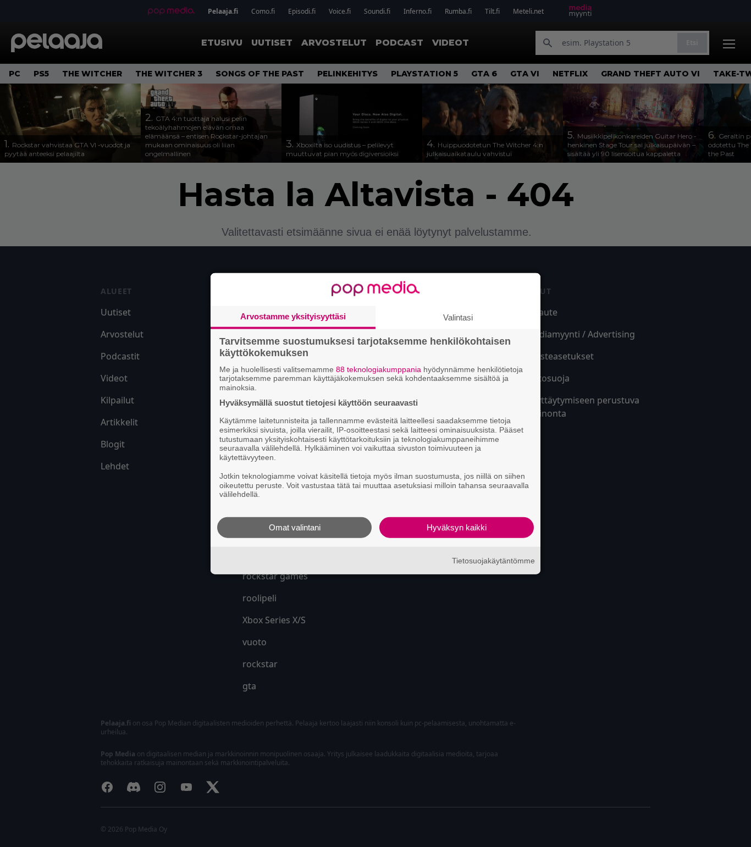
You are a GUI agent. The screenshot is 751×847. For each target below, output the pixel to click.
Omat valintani (295, 527)
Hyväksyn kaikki (457, 527)
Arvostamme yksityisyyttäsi (293, 315)
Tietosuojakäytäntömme (493, 560)
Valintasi (458, 317)
